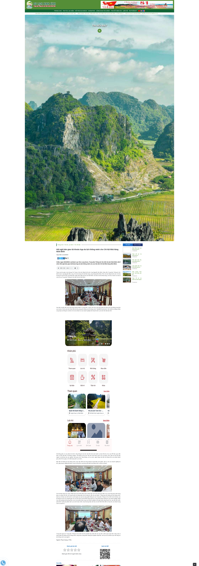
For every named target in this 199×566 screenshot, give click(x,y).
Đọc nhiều (137, 244)
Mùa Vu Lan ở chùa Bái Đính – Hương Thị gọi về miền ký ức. (78, 13)
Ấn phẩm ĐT (133, 10)
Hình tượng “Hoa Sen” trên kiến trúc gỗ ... (136, 273)
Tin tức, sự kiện (69, 244)
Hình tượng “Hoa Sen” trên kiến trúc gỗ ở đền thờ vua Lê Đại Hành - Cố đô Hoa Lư (37, 13)
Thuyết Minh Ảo (116, 10)
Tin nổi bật (77, 244)
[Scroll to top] (194, 564)
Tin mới (127, 244)
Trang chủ (58, 10)
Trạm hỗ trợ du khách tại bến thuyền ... (136, 279)
